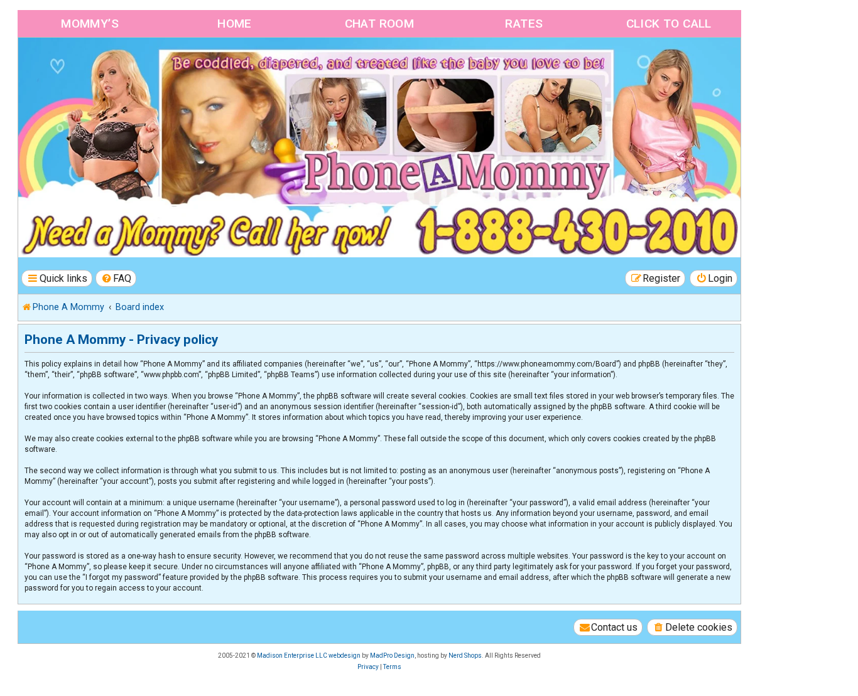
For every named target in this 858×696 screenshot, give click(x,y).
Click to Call (669, 23)
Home (234, 23)
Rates (524, 23)
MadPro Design (392, 655)
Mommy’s (90, 23)
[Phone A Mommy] (90, 64)
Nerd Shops (465, 655)
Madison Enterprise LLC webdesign (309, 655)
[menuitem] (116, 278)
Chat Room (380, 23)
